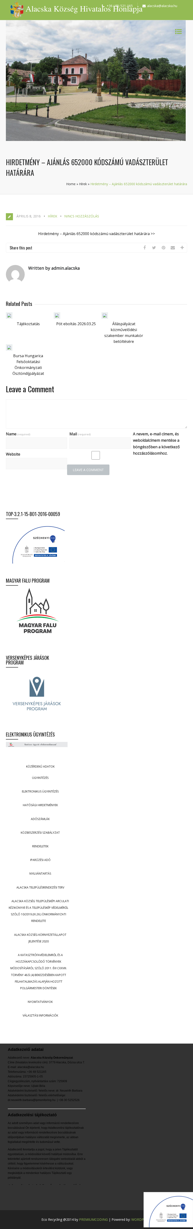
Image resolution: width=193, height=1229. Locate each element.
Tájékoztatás (28, 323)
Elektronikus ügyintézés (40, 791)
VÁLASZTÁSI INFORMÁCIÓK (40, 1015)
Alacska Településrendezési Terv (40, 887)
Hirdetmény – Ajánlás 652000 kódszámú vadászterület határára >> (96, 233)
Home (71, 184)
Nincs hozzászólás (81, 216)
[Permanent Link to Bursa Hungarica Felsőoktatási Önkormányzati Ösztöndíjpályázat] (9, 349)
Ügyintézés (40, 778)
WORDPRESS (141, 1219)
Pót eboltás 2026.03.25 (76, 323)
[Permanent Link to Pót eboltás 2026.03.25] (57, 317)
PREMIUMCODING (93, 1219)
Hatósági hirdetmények (40, 805)
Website (13, 454)
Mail (80, 433)
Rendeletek (40, 846)
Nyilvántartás (40, 874)
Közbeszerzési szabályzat (40, 833)
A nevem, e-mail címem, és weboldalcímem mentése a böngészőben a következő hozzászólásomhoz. (156, 443)
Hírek (83, 184)
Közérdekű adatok (40, 767)
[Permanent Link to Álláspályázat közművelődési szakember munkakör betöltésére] (104, 317)
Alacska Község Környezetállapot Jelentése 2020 (40, 938)
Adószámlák (40, 819)
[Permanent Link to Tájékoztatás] (9, 317)
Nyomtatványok (40, 1002)
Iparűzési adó (40, 860)
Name (18, 433)
